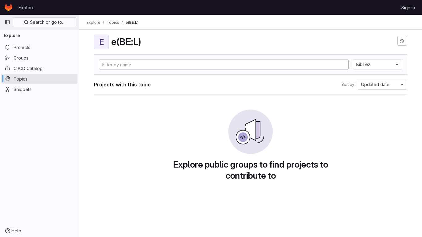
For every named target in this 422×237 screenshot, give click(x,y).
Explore (27, 7)
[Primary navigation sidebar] (7, 22)
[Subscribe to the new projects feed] (402, 41)
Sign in (408, 7)
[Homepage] (8, 7)
